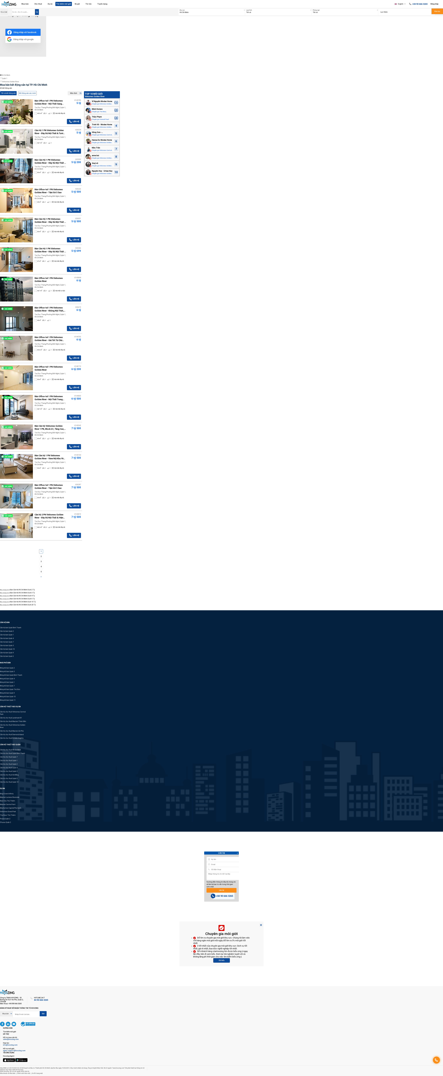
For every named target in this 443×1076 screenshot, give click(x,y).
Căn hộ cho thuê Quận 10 (9, 782)
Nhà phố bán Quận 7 (7, 686)
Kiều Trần (96, 148)
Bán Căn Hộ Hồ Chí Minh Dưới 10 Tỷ (23, 602)
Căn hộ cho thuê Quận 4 (9, 768)
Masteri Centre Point (7, 804)
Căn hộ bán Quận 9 (7, 653)
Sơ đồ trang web (37, 1073)
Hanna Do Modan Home (102, 140)
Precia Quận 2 (5, 819)
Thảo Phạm (97, 117)
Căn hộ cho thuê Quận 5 (9, 778)
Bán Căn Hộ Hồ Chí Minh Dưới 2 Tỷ (22, 590)
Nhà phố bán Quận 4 (7, 679)
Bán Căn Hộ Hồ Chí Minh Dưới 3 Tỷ (22, 593)
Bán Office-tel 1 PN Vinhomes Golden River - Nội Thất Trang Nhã (49, 398)
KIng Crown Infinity (6, 794)
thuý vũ (95, 163)
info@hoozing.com (10, 1045)
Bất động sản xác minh (27, 93)
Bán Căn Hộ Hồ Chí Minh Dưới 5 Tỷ (22, 599)
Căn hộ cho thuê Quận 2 (9, 764)
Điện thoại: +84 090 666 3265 (11, 1004)
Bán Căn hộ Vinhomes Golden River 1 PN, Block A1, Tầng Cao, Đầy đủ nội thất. (49, 427)
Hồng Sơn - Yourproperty (97, 132)
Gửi (43, 1014)
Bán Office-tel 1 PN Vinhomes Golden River (49, 279)
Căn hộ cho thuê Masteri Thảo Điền (13, 721)
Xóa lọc (437, 11)
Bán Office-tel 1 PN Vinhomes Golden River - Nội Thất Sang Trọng (49, 102)
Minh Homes (97, 109)
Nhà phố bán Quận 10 (8, 696)
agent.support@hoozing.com (14, 1051)
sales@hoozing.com (11, 1039)
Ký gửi (77, 4)
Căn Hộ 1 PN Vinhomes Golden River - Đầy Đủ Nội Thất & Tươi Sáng (49, 132)
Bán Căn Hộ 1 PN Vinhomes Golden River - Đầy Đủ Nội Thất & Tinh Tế (50, 161)
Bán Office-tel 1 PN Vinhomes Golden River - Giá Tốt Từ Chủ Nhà (49, 339)
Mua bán (25, 4)
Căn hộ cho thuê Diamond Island (12, 734)
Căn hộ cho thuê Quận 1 (9, 760)
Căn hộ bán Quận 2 (7, 631)
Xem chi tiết (16, 112)
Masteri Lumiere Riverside (9, 797)
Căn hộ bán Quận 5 (7, 656)
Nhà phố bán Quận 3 (7, 671)
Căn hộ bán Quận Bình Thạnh (10, 628)
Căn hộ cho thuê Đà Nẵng (9, 775)
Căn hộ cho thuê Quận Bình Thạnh (12, 753)
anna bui (95, 155)
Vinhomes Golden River (10, 82)
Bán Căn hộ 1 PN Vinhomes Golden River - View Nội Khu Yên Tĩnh (50, 457)
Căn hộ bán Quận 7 (7, 642)
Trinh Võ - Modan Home (102, 124)
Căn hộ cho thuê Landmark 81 (11, 718)
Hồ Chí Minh (6, 75)
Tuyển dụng (102, 4)
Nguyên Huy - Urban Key (102, 171)
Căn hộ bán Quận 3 (7, 645)
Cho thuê (38, 4)
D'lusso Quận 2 (5, 822)
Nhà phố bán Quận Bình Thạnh (11, 675)
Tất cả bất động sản (8, 93)
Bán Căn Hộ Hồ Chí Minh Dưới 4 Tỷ (22, 596)
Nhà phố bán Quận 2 (7, 668)
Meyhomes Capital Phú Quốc (10, 808)
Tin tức (88, 4)
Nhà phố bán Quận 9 (7, 693)
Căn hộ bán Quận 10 (7, 649)
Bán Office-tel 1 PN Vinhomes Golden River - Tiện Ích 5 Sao (49, 191)
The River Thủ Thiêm (8, 815)
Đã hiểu (221, 960)
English (400, 4)
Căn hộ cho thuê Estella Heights (12, 738)
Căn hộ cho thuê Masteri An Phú (12, 731)
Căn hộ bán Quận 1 (7, 635)
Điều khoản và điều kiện (7, 1073)
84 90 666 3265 (41, 1000)
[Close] (237, 853)
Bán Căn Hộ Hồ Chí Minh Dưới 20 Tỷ (23, 605)
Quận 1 (4, 78)
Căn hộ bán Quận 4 (7, 638)
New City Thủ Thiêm (7, 801)
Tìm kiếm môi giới (63, 4)
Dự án (50, 4)
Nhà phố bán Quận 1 (7, 682)
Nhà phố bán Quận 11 (8, 700)
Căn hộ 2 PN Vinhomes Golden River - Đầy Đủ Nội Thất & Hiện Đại (49, 516)
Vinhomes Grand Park (8, 811)
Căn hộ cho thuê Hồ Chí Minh (10, 750)
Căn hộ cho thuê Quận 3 (9, 771)
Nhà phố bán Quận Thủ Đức (10, 689)
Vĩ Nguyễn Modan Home (102, 101)
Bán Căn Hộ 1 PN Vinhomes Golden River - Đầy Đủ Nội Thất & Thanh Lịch (50, 221)
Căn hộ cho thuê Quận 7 (9, 757)
